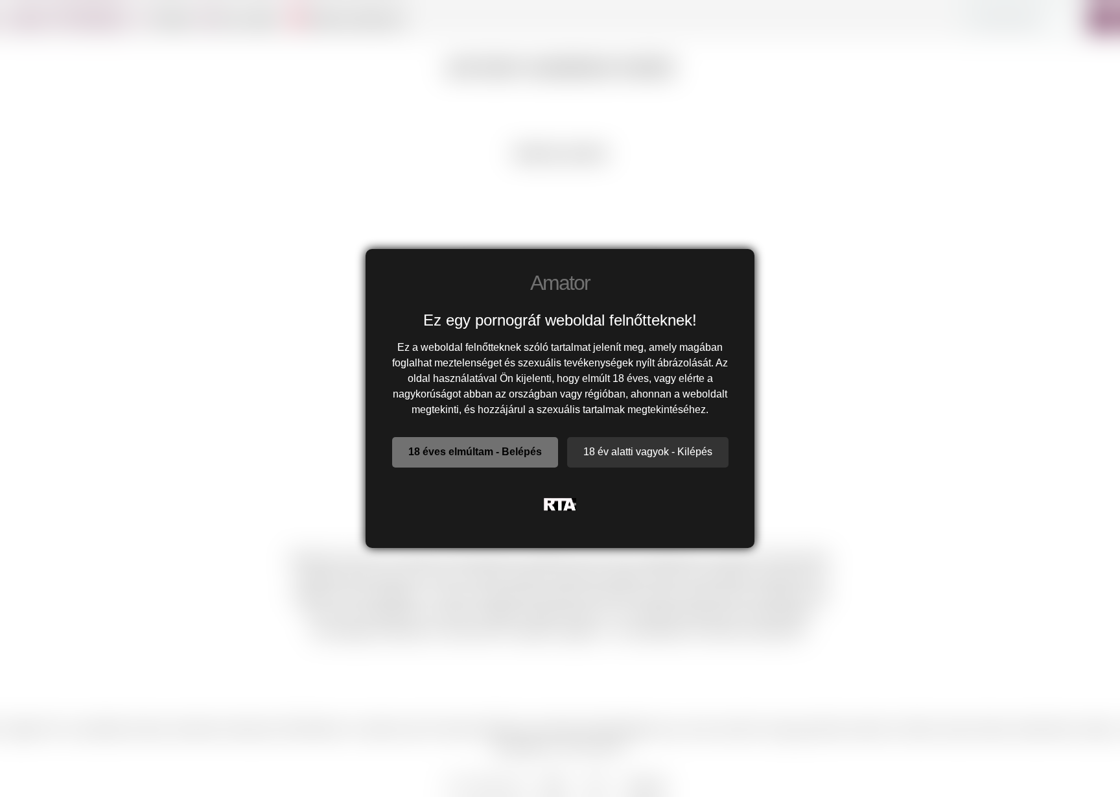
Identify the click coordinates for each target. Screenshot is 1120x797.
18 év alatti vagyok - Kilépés (647, 451)
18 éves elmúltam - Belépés (475, 451)
